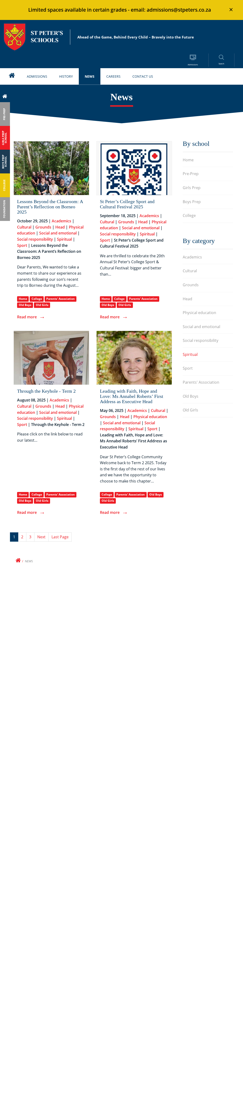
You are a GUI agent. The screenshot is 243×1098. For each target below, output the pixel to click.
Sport (22, 245)
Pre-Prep (191, 173)
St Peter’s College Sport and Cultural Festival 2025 (127, 204)
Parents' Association (60, 299)
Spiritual (64, 239)
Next (41, 536)
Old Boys (25, 305)
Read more (27, 317)
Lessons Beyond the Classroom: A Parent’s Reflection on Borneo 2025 (50, 207)
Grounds (43, 227)
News (89, 76)
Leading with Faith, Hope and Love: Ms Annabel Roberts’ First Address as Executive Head (131, 396)
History (66, 76)
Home (23, 299)
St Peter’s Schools (33, 37)
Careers (113, 76)
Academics (61, 221)
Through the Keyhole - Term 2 (46, 391)
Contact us (142, 76)
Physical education (150, 416)
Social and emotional (58, 233)
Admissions (37, 76)
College (37, 299)
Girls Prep (192, 187)
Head (60, 227)
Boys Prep (192, 201)
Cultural (24, 227)
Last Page (60, 536)
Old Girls (42, 305)
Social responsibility (35, 239)
